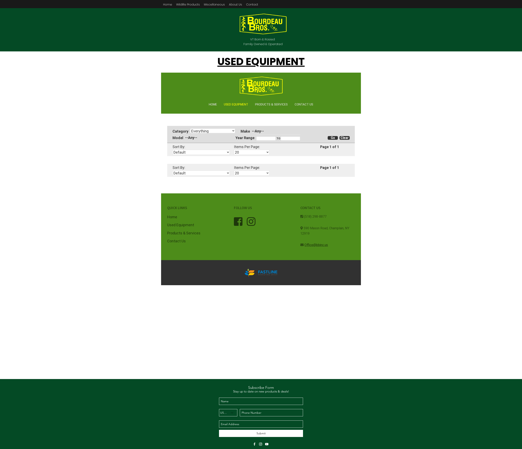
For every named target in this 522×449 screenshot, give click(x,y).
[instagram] (261, 444)
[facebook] (254, 444)
